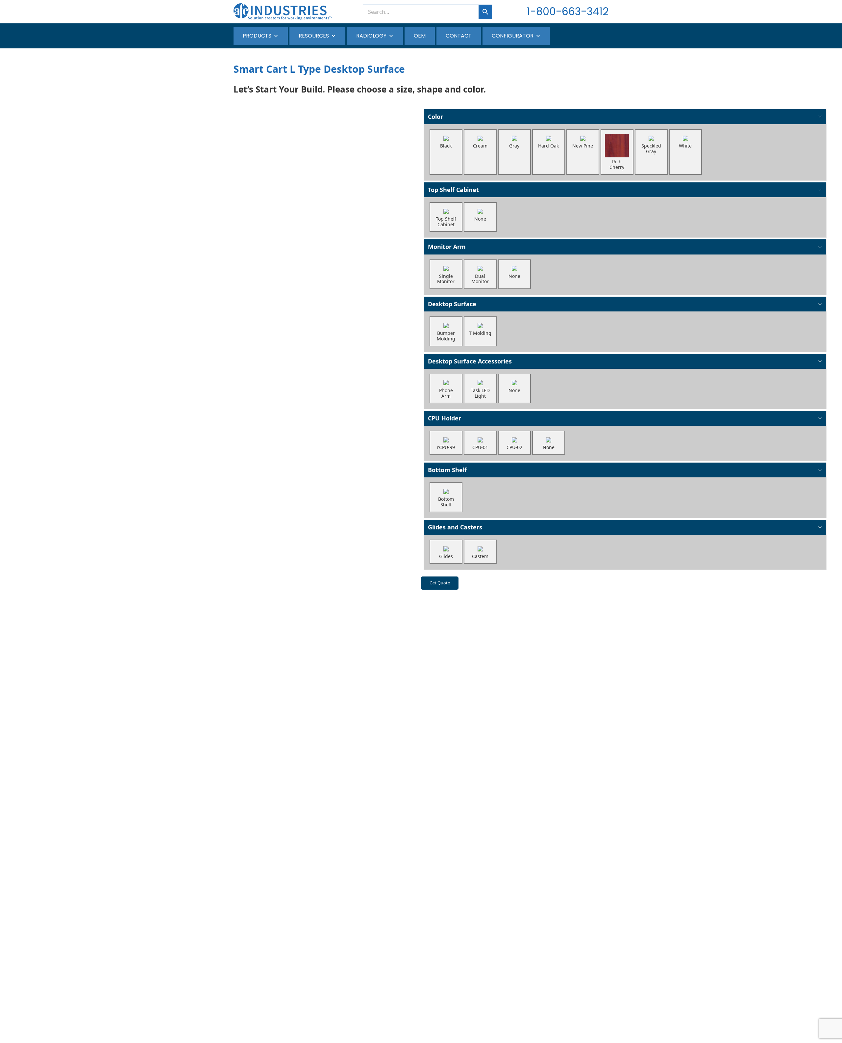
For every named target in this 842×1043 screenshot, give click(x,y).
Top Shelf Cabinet (453, 190)
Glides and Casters (455, 527)
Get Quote (440, 583)
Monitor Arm (447, 247)
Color (435, 116)
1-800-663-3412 (567, 11)
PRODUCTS (257, 36)
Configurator (512, 36)
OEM (420, 36)
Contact (459, 36)
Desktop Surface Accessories (470, 361)
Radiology (371, 36)
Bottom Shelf (447, 470)
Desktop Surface (452, 304)
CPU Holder (444, 418)
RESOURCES (314, 36)
